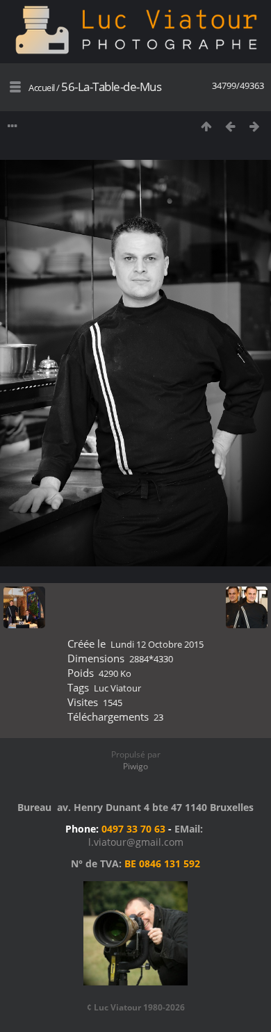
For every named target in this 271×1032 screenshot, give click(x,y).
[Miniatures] (206, 126)
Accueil (41, 87)
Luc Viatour (117, 688)
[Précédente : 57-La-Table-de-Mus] (230, 126)
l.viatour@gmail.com (135, 842)
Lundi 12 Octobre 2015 (157, 644)
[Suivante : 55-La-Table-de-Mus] (255, 126)
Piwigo (135, 766)
